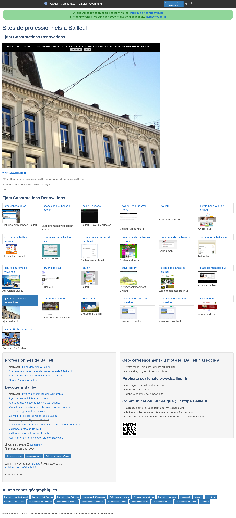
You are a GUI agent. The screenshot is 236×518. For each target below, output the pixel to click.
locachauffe (89, 298)
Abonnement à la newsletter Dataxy (36, 437)
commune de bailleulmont (176, 237)
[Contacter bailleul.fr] (191, 3)
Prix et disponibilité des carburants (42, 393)
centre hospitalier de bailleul (212, 207)
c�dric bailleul (52, 267)
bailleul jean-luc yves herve (134, 207)
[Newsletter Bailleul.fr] (186, 3)
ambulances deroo (15, 205)
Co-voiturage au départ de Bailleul (29, 420)
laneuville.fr (210, 497)
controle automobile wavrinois (16, 269)
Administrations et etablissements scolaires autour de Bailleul (45, 424)
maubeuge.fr (185, 497)
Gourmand (95, 3)
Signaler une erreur (34, 456)
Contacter (36, 444)
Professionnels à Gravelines (92, 502)
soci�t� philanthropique (19, 329)
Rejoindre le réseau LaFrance (57, 456)
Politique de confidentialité (146, 12)
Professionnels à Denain (117, 502)
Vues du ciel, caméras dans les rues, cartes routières (40, 407)
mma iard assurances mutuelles (134, 300)
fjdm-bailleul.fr (14, 173)
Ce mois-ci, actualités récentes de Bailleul (33, 415)
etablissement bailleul (213, 267)
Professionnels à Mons (167, 497)
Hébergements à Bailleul (36, 366)
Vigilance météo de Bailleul (25, 428)
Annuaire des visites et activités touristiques (34, 402)
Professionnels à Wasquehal (94, 497)
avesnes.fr (205, 502)
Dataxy (36, 463)
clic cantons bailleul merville (16, 239)
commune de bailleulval (214, 237)
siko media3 (207, 298)
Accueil (54, 3)
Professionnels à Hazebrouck (40, 502)
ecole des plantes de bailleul (173, 269)
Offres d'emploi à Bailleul (23, 380)
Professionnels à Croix (139, 502)
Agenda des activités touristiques (28, 398)
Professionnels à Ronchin (119, 497)
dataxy (87, 267)
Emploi (83, 3)
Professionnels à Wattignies (68, 497)
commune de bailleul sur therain (136, 239)
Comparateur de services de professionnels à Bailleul (40, 371)
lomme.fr (198, 497)
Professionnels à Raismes (144, 497)
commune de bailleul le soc (57, 239)
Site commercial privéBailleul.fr (173, 4)
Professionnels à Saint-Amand (16, 497)
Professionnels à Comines (186, 502)
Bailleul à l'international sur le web (29, 433)
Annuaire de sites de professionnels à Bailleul (36, 375)
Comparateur (68, 3)
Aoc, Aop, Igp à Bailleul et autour (28, 411)
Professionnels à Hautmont (66, 502)
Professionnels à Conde (162, 502)
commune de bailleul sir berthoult (97, 239)
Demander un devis (14, 456)
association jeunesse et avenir (57, 207)
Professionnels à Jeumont (14, 502)
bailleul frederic (92, 205)
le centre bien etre (54, 298)
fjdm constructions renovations (15, 300)
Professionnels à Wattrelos (42, 497)
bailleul (165, 205)
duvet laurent (129, 267)
